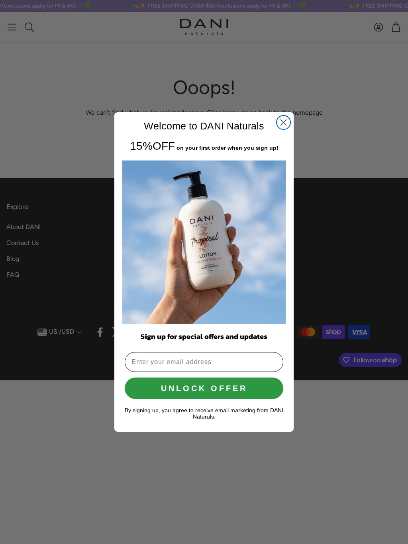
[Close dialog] (283, 122)
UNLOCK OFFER (204, 388)
